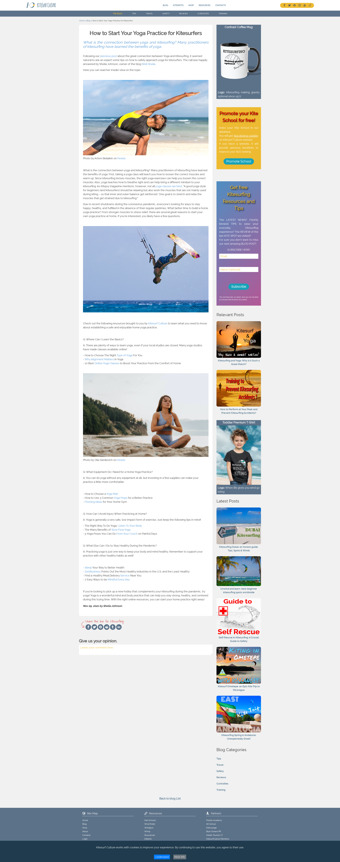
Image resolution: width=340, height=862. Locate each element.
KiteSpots (178, 5)
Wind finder (149, 824)
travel (149, 13)
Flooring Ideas (93, 501)
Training (220, 789)
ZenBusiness (93, 571)
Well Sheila (148, 64)
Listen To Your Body (130, 525)
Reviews (221, 777)
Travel (219, 764)
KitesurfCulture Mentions (217, 839)
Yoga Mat (112, 493)
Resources (204, 5)
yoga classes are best (168, 186)
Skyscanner (149, 835)
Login (85, 839)
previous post (108, 56)
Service (124, 575)
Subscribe (238, 286)
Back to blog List (170, 798)
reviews (183, 13)
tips (134, 13)
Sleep (88, 567)
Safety (220, 771)
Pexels (121, 158)
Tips (218, 758)
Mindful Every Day (119, 579)
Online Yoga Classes (106, 363)
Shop (191, 5)
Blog (165, 5)
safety (166, 13)
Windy (147, 831)
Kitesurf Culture (157, 323)
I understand (162, 856)
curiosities (203, 13)
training (223, 13)
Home (81, 21)
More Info (179, 856)
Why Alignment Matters (99, 359)
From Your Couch (127, 533)
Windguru (149, 828)
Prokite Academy (214, 820)
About (85, 831)
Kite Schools (150, 820)
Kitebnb (148, 839)
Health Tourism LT (214, 835)
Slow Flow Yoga (120, 529)
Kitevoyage (211, 828)
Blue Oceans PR (213, 831)
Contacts (220, 5)
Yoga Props (121, 497)
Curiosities (222, 783)
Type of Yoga (124, 355)
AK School (211, 824)
